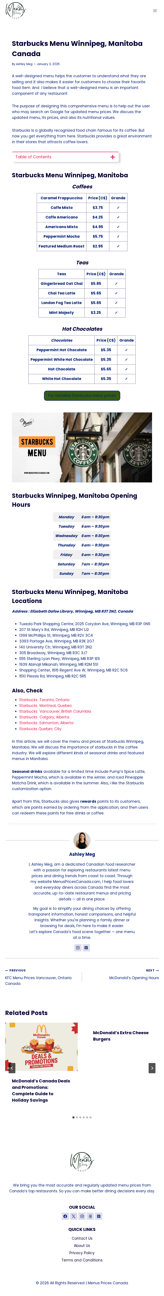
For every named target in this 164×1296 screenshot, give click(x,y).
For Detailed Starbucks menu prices (82, 395)
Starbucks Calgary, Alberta (44, 717)
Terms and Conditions (82, 1260)
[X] (73, 1216)
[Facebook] (65, 1216)
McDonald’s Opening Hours (134, 974)
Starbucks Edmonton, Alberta (46, 722)
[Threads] (90, 1216)
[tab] (73, 1117)
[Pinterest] (98, 1216)
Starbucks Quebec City (40, 728)
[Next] (152, 1068)
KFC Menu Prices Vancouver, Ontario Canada (38, 977)
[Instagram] (82, 1216)
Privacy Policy (82, 1252)
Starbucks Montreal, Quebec (45, 705)
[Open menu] (155, 10)
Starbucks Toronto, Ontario (44, 699)
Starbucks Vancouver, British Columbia (55, 711)
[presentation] (41, 1047)
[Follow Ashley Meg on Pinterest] (86, 947)
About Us (82, 1245)
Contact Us (82, 1238)
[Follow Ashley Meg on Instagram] (78, 947)
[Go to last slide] (12, 1068)
